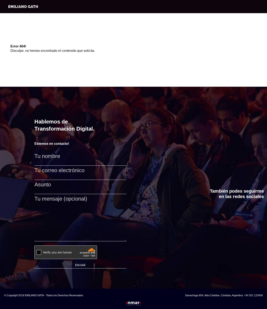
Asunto (42, 184)
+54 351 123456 (253, 295)
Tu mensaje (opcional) (60, 199)
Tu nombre (47, 156)
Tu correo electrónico (59, 170)
